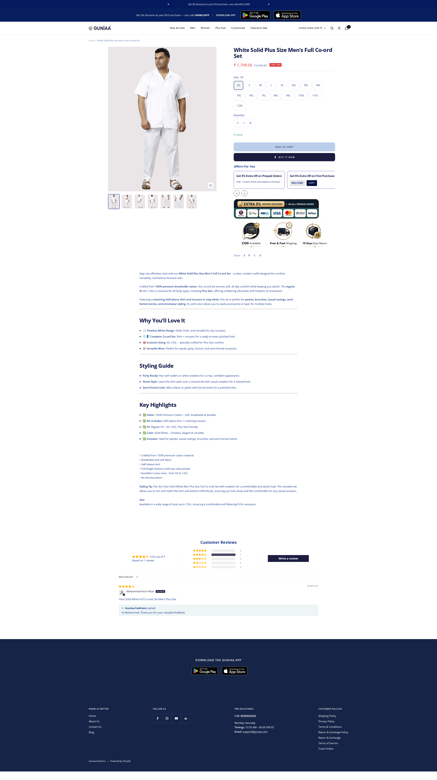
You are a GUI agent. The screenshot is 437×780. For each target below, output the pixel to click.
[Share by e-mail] (260, 255)
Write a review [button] (288, 558)
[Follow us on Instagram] (167, 718)
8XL (276, 95)
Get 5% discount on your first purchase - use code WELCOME (219, 4)
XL (282, 85)
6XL (251, 95)
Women (205, 28)
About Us (94, 721)
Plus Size (220, 28)
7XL (264, 95)
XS (238, 85)
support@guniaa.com (255, 731)
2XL (294, 85)
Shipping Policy (327, 715)
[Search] (332, 28)
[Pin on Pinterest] (249, 255)
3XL (306, 85)
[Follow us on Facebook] (157, 718)
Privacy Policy (326, 721)
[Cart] (346, 28)
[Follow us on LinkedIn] (186, 718)
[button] (200, 555)
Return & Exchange (329, 737)
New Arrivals (177, 28)
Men (192, 28)
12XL (240, 105)
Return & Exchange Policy (333, 732)
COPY (312, 183)
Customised (238, 28)
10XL (301, 95)
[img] (126, 586)
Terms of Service (328, 743)
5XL (239, 95)
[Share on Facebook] (244, 255)
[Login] (339, 28)
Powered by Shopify (120, 761)
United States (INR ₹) (310, 28)
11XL (315, 95)
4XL (318, 85)
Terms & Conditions (330, 726)
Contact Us (95, 726)
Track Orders (326, 748)
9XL (288, 95)
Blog (91, 732)
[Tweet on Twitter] (254, 255)
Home (92, 40)
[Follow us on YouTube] (176, 718)
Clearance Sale (258, 28)
